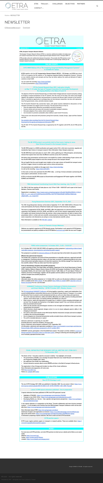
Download (26, 28)
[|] (17, 6)
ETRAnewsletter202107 (12, 28)
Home (7, 15)
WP (10, 479)
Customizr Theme (30, 479)
